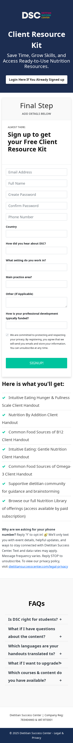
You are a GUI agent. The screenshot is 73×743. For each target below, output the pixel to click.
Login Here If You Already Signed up (36, 79)
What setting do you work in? (26, 260)
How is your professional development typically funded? (32, 316)
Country (11, 226)
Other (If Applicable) (19, 294)
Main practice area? (19, 277)
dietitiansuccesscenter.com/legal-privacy (38, 566)
